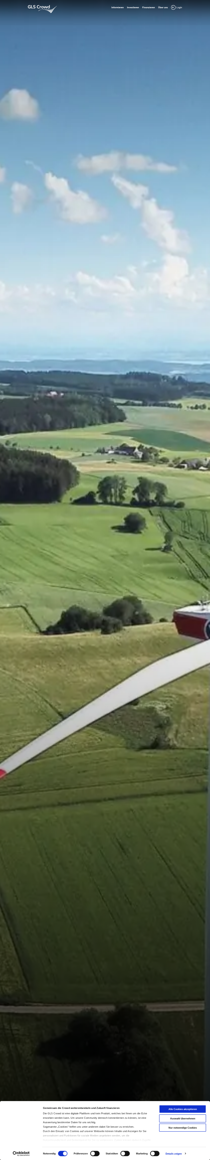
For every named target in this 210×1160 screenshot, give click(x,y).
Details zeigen (174, 1153)
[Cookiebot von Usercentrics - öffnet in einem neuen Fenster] (21, 1153)
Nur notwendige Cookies (182, 1127)
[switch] (95, 1153)
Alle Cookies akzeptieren (182, 1109)
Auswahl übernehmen (182, 1118)
